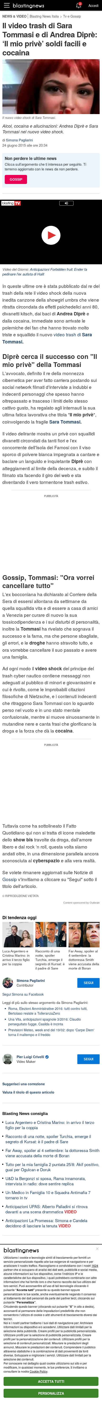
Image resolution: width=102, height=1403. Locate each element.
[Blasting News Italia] (28, 6)
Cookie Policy (38, 1371)
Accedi (93, 5)
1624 (95, 1265)
